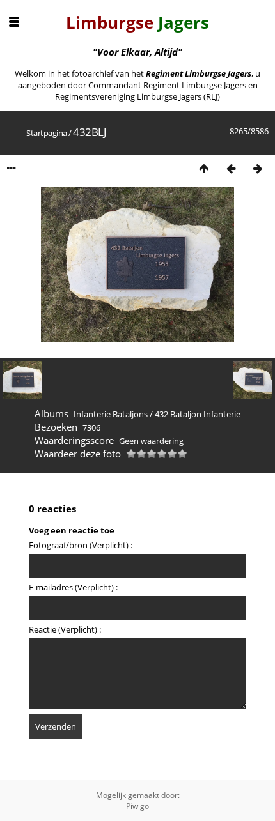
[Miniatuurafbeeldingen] (204, 168)
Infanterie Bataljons (111, 414)
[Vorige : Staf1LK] (230, 168)
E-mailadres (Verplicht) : (73, 587)
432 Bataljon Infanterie (197, 414)
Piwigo (137, 806)
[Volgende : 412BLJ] (257, 168)
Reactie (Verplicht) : (65, 629)
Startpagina (46, 133)
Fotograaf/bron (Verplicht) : (80, 545)
